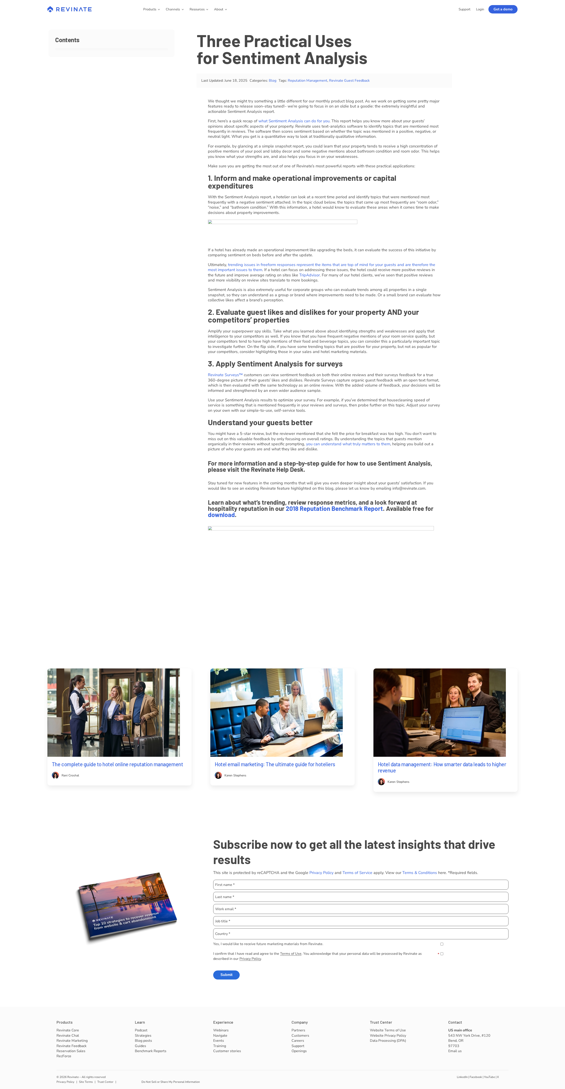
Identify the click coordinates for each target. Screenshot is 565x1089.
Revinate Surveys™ (225, 374)
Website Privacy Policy (388, 1035)
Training (219, 1046)
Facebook (476, 1077)
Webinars (221, 1030)
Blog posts (143, 1040)
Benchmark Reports (150, 1051)
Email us (455, 1051)
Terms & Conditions (419, 872)
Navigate (220, 1035)
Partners (298, 1030)
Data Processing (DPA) (388, 1040)
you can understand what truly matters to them (348, 444)
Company (300, 1022)
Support (298, 1046)
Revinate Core (67, 1030)
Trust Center (381, 1022)
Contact (455, 1022)
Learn (140, 1022)
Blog (272, 80)
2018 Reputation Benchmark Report (334, 508)
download (221, 514)
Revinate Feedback (71, 1046)
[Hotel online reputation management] (113, 670)
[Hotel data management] (439, 670)
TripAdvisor (309, 275)
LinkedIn (462, 1077)
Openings (299, 1051)
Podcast (141, 1030)
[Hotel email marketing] (276, 670)
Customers (300, 1035)
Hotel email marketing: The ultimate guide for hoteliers (275, 764)
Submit (226, 975)
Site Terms (86, 1082)
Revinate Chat (67, 1035)
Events (218, 1040)
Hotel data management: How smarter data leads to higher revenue (442, 767)
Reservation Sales (70, 1051)
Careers (298, 1040)
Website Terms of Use (388, 1030)
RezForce (63, 1056)
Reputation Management (307, 80)
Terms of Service (357, 872)
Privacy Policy (321, 872)
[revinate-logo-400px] (69, 8)
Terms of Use (290, 953)
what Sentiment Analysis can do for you (294, 121)
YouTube (489, 1077)
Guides (140, 1046)
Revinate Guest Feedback (349, 80)
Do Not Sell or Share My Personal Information (170, 1082)
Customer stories (227, 1051)
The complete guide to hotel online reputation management (117, 764)
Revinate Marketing (72, 1040)
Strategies (143, 1035)
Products (64, 1022)
